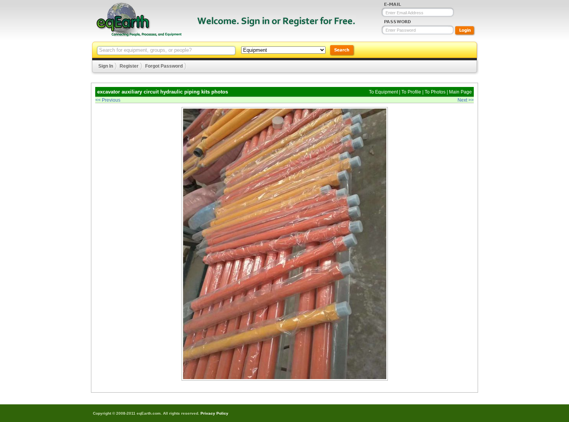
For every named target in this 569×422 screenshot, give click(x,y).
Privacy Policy (214, 413)
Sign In (105, 66)
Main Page (460, 92)
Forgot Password (164, 66)
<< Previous (107, 100)
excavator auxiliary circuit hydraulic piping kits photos (162, 92)
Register (129, 66)
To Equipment (383, 92)
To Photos (435, 92)
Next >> (466, 100)
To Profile (411, 92)
